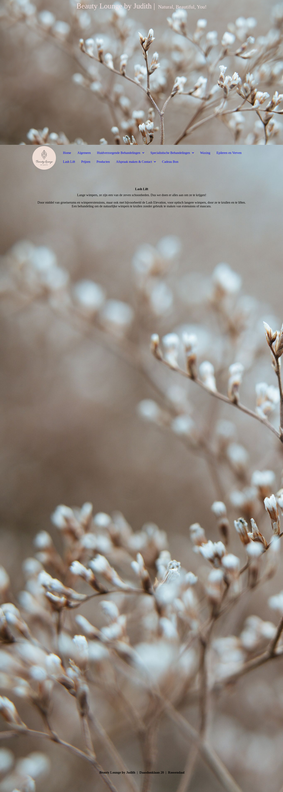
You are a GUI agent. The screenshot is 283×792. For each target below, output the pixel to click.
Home (67, 153)
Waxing (205, 153)
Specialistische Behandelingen (170, 153)
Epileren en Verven (229, 153)
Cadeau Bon (170, 161)
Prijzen (85, 161)
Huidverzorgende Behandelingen (118, 153)
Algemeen (84, 153)
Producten (103, 161)
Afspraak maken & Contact (134, 161)
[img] (141, 72)
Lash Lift (69, 161)
